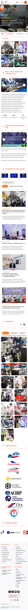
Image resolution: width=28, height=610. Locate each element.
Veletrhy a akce (5, 550)
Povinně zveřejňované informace (20, 581)
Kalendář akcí (5, 548)
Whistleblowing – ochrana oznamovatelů (21, 578)
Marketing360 (18, 563)
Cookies (17, 571)
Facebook (9, 592)
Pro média (18, 583)
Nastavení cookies (4, 604)
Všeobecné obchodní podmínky (20, 575)
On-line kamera (5, 558)
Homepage (4, 546)
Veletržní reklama (19, 552)
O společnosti (5, 556)
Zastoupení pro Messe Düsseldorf (6, 571)
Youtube (15, 592)
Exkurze (17, 585)
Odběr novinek (13, 595)
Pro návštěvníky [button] (19, 33)
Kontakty (4, 561)
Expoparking (18, 548)
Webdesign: (3, 607)
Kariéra (17, 586)
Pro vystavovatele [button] (9, 33)
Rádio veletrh (18, 554)
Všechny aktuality (8, 182)
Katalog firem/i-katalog (21, 550)
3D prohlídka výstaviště (6, 559)
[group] (5, 186)
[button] (18, 2)
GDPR (17, 569)
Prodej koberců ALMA (20, 559)
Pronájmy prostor (5, 552)
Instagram (12, 592)
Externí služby (19, 558)
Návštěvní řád (19, 572)
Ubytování (18, 546)
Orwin (7, 607)
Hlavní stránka (5, 38)
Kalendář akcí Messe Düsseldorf (6, 574)
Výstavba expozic (5, 554)
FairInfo (17, 556)
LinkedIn (18, 592)
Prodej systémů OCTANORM (21, 561)
